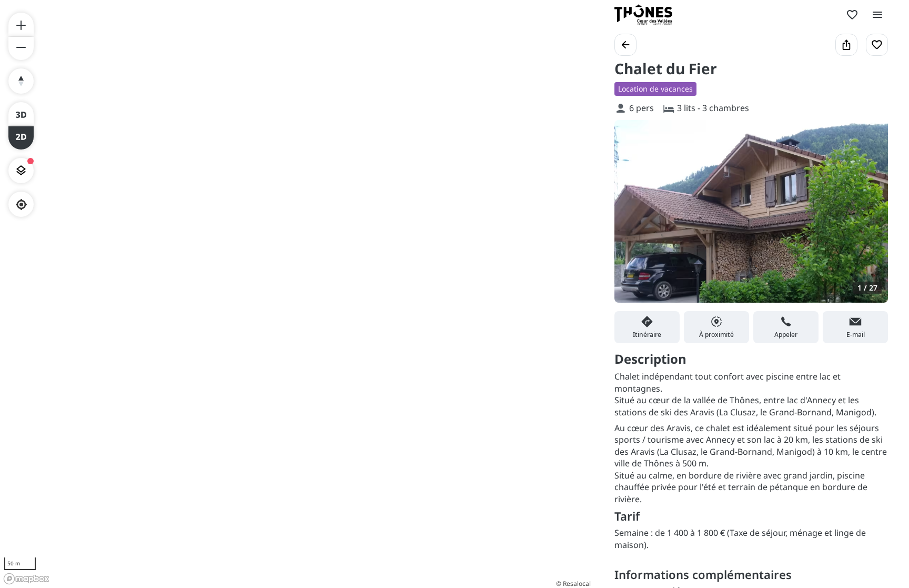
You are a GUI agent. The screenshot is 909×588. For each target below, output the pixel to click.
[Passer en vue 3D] (21, 113)
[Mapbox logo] (26, 579)
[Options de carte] (21, 170)
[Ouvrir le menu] (877, 14)
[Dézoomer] (21, 48)
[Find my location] (21, 204)
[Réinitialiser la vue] (21, 81)
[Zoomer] (21, 24)
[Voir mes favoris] (852, 14)
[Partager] (846, 45)
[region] (296, 294)
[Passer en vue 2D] (21, 138)
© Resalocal (573, 583)
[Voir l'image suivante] (869, 217)
